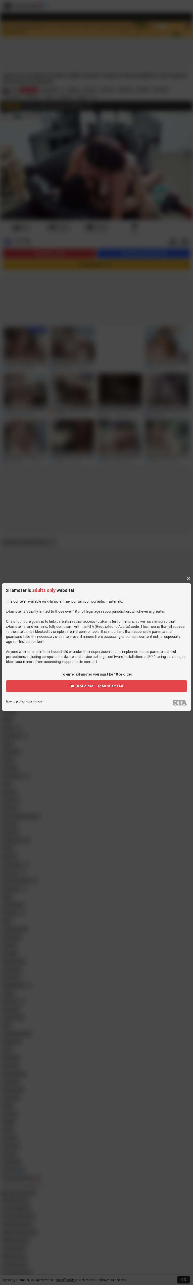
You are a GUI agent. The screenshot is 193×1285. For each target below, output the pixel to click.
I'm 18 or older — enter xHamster (96, 686)
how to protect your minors (24, 701)
